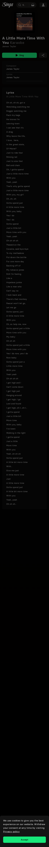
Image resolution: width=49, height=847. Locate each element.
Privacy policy (11, 831)
